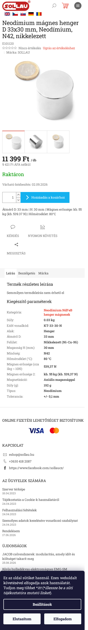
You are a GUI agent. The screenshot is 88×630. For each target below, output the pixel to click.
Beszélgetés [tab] (26, 273)
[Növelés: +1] (18, 194)
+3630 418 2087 (20, 461)
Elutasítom (22, 618)
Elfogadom (62, 618)
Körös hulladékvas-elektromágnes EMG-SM (34, 569)
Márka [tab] (43, 273)
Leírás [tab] (10, 273)
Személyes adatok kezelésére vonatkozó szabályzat (40, 520)
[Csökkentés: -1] (18, 200)
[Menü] (77, 5)
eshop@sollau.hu (21, 454)
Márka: (18, 52)
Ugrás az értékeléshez (59, 48)
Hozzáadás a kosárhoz (48, 197)
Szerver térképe (13, 489)
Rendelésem (11, 531)
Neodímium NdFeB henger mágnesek (58, 312)
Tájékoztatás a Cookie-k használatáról (30, 499)
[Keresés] (54, 5)
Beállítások (42, 604)
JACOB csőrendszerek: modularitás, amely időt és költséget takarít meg (38, 556)
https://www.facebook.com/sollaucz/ (36, 468)
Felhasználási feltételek (19, 510)
